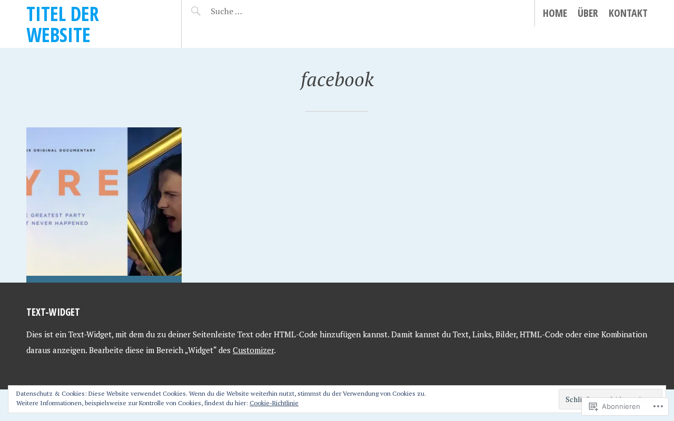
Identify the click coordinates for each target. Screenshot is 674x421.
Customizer (253, 350)
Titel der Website (62, 24)
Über (588, 13)
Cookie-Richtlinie (274, 403)
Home (555, 13)
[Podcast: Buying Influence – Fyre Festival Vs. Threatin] (104, 205)
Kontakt (628, 13)
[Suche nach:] (254, 11)
